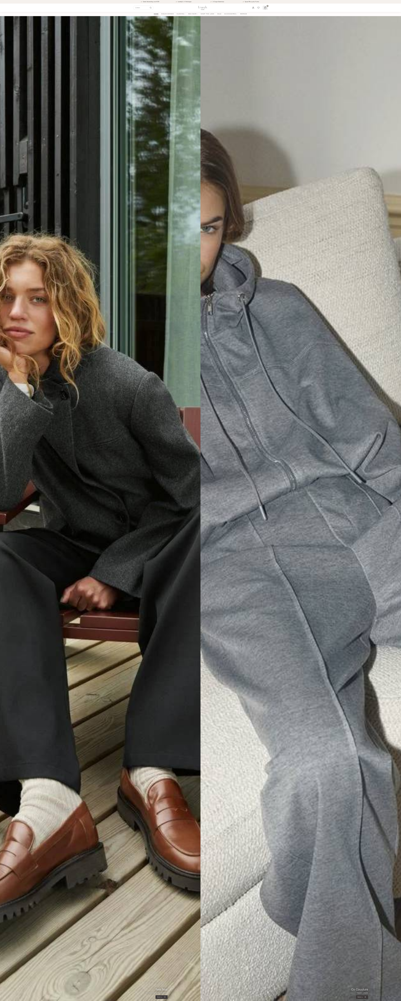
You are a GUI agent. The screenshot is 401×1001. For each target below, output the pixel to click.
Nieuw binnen (167, 14)
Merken (243, 14)
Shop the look (207, 14)
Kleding (180, 14)
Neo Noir (192, 14)
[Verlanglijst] (258, 8)
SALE (219, 14)
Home (156, 14)
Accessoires (230, 14)
